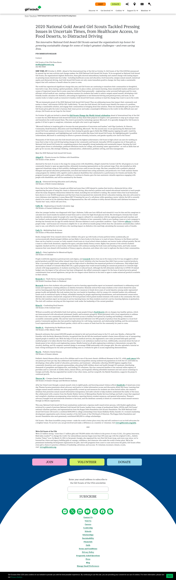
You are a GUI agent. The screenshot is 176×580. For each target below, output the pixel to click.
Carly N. (39, 230)
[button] (127, 5)
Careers (88, 524)
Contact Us (88, 517)
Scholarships (88, 535)
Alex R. (38, 182)
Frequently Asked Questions (88, 556)
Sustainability (88, 538)
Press (88, 559)
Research (39, 285)
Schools (88, 531)
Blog (88, 563)
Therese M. (40, 378)
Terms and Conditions (88, 549)
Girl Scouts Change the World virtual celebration (90, 115)
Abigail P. (39, 157)
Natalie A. (40, 328)
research (86, 259)
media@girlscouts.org (45, 65)
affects (128, 221)
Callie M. (39, 206)
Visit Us (88, 521)
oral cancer (131, 358)
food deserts (99, 312)
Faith (88, 545)
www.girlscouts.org (48, 447)
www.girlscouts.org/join (126, 423)
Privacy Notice (16, 577)
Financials (88, 542)
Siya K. (38, 352)
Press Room (33, 16)
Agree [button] (170, 576)
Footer (27, 16)
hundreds (120, 385)
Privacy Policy (88, 552)
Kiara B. (39, 305)
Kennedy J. (40, 279)
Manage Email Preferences (88, 566)
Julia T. (39, 252)
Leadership (88, 528)
